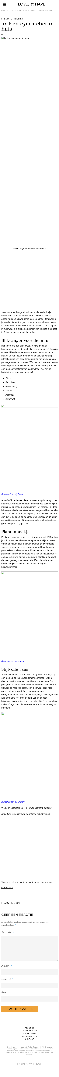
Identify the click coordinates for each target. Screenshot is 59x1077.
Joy (2, 34)
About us (29, 1028)
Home (3, 10)
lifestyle (12, 10)
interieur (23, 10)
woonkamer (7, 887)
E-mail (7, 979)
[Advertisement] (29, 280)
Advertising (29, 1034)
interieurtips (33, 882)
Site (4, 992)
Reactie (7, 932)
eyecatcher (12, 882)
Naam (6, 965)
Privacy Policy (29, 1031)
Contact (29, 1039)
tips (42, 882)
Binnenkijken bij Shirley (12, 802)
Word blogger (29, 1036)
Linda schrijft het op (40, 814)
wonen (48, 882)
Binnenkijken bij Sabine (13, 661)
